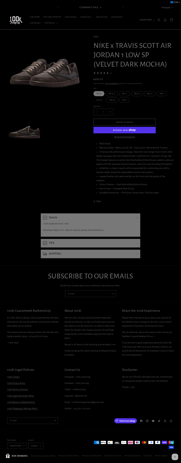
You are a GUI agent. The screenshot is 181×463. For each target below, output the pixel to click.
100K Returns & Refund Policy (21, 402)
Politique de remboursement (68, 455)
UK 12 (98, 93)
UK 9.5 (137, 93)
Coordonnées (147, 455)
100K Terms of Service (17, 389)
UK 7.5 (150, 93)
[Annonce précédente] (58, 7)
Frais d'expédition (111, 83)
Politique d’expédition (132, 455)
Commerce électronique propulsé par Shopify (39, 456)
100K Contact (13, 377)
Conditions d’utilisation (113, 455)
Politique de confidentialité (92, 455)
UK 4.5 (112, 100)
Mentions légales (161, 455)
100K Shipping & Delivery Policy (22, 408)
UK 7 (162, 93)
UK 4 (124, 100)
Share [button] (98, 201)
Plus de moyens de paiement (124, 137)
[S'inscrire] (113, 293)
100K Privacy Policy (16, 383)
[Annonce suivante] (123, 7)
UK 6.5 (100, 100)
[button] (86, 17)
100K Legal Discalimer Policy (20, 396)
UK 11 (124, 93)
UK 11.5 (112, 93)
